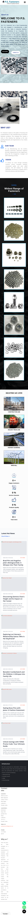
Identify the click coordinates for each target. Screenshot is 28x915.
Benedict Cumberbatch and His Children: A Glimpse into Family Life (14, 674)
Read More (5, 51)
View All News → (5, 536)
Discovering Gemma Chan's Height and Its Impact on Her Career (13, 598)
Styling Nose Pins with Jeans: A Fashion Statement (14, 709)
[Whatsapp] (24, 907)
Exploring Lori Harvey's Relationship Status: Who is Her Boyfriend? (14, 636)
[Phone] (24, 903)
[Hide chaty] (24, 911)
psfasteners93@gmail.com (7, 826)
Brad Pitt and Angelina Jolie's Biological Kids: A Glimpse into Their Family (13, 562)
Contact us (16, 52)
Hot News (22, 557)
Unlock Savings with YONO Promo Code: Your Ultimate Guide (14, 744)
